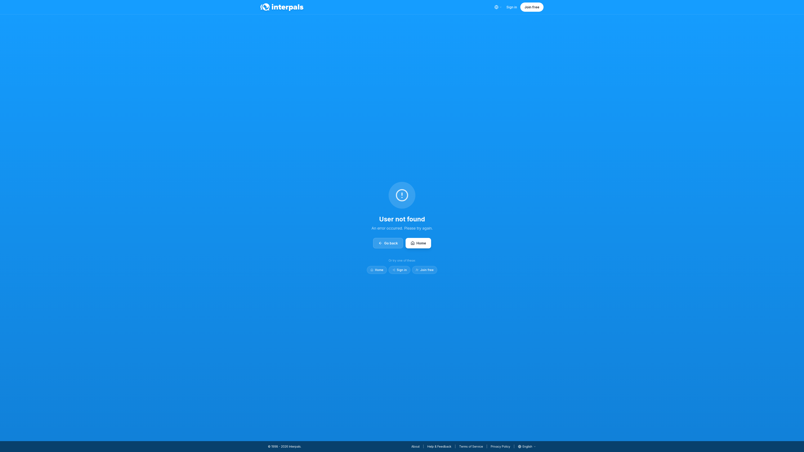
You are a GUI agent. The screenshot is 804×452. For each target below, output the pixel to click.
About (415, 446)
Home (379, 270)
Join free (531, 7)
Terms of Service (471, 446)
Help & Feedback (439, 446)
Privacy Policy (500, 446)
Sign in (511, 7)
